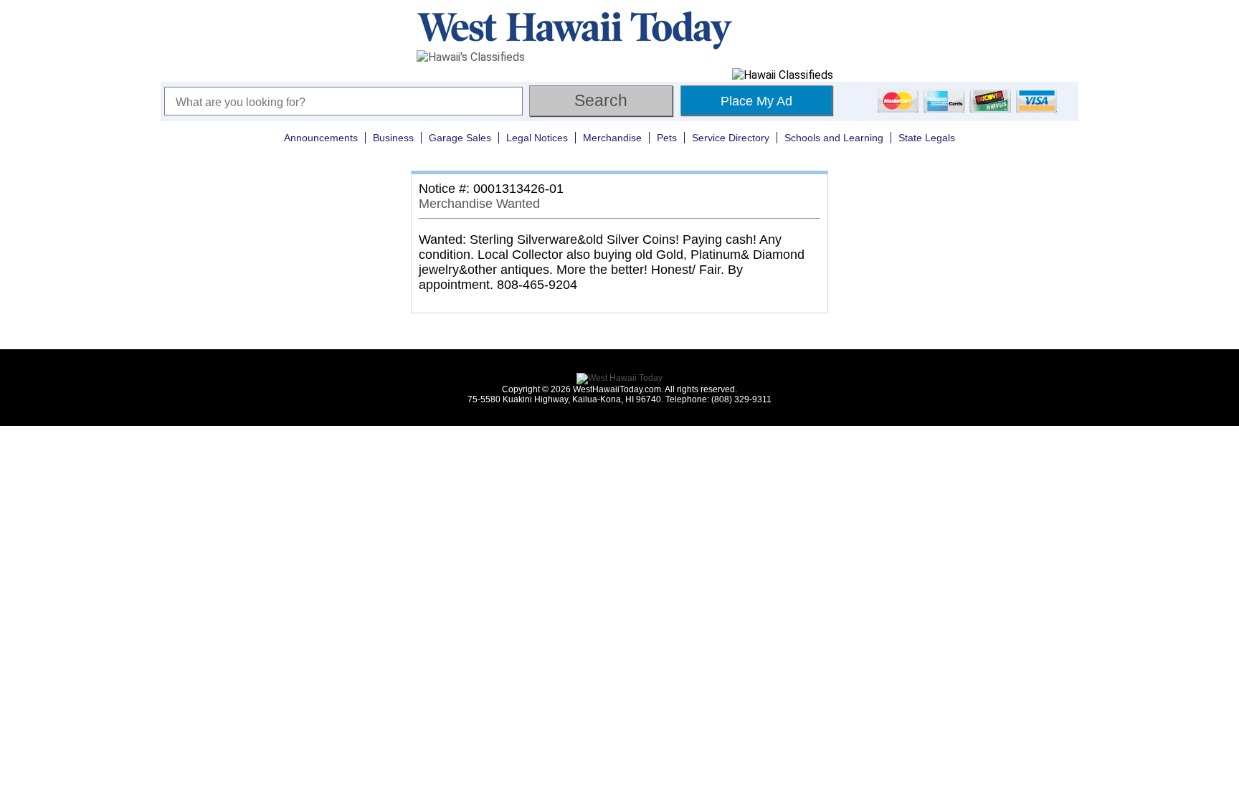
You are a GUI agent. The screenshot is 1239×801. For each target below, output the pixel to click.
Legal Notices (537, 137)
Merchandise (612, 137)
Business (393, 137)
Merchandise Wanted (479, 203)
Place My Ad (756, 101)
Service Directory (730, 137)
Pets (667, 137)
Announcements (321, 137)
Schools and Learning (833, 137)
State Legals (926, 137)
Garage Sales (460, 137)
